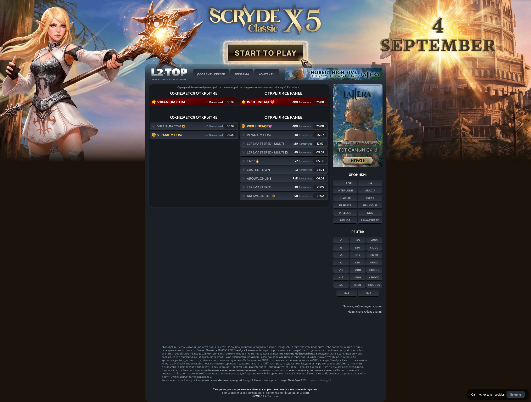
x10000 (374, 270)
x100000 (374, 284)
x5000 (374, 262)
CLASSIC (345, 198)
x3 (341, 247)
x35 (357, 255)
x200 (357, 277)
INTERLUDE (345, 190)
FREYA (370, 198)
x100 (357, 270)
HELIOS (345, 220)
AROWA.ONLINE (259, 178)
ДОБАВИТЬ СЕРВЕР (211, 74)
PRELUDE (345, 212)
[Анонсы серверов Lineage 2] (169, 73)
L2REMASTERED (259, 187)
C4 (370, 183)
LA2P (251, 161)
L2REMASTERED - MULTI (265, 143)
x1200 (374, 255)
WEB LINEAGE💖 (261, 102)
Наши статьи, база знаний (365, 311)
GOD (370, 212)
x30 (357, 247)
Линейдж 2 (240, 350)
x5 (341, 255)
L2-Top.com (271, 396)
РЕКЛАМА (241, 74)
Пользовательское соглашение (243, 392)
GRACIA (370, 190)
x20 (341, 284)
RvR (347, 293)
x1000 (374, 247)
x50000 (374, 277)
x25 (357, 240)
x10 (341, 270)
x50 (357, 262)
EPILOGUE (370, 205)
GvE (368, 293)
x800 (374, 240)
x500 (357, 284)
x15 (341, 277)
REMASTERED (370, 220)
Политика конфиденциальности (287, 392)
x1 (341, 240)
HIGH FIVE (345, 183)
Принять (515, 394)
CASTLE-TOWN (258, 170)
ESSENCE (345, 205)
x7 (341, 262)
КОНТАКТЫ (266, 74)
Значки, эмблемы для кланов (362, 306)
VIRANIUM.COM (171, 102)
